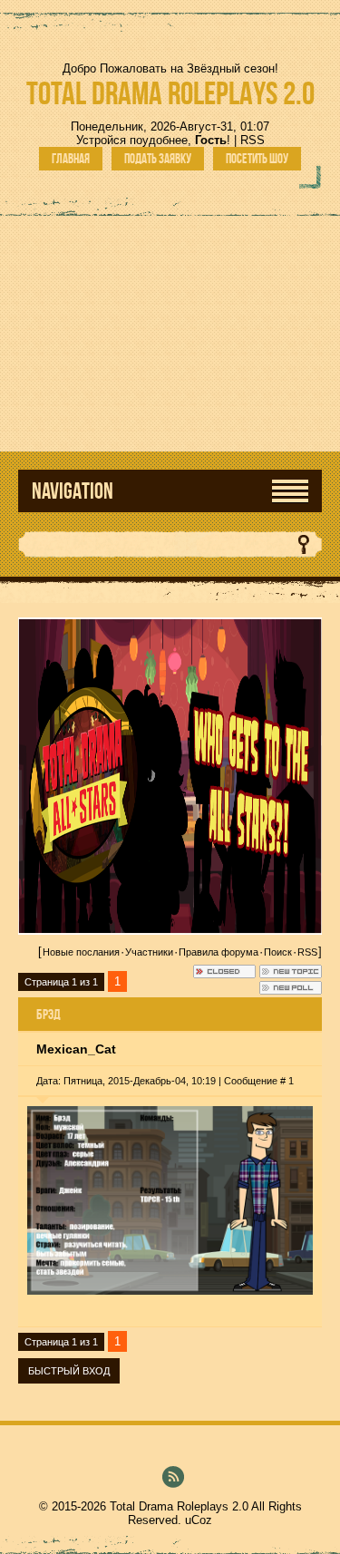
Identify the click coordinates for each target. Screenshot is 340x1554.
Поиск (278, 952)
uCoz (198, 1520)
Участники (149, 952)
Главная (71, 158)
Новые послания (81, 952)
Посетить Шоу (257, 158)
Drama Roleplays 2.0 (170, 93)
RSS (252, 140)
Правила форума (218, 952)
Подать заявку (157, 158)
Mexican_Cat (76, 1049)
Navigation (72, 491)
